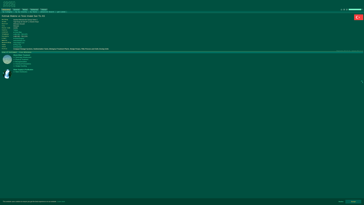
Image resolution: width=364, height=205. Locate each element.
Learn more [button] (61, 201)
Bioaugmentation (21, 61)
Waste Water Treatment (21, 55)
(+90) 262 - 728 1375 (20, 34)
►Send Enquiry (18, 38)
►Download (17, 47)
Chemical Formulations (23, 64)
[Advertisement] (349, 34)
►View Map (17, 32)
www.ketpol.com (18, 42)
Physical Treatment (21, 59)
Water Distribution (21, 72)
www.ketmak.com (19, 40)
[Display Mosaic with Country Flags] (358, 19)
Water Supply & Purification (23, 69)
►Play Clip (17, 45)
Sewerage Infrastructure (23, 57)
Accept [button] (353, 201)
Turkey (15, 30)
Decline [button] (341, 201)
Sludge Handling (21, 66)
